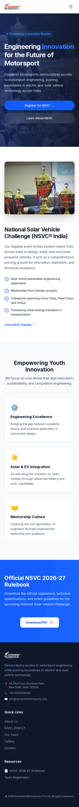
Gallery (9, 741)
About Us (11, 721)
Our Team (11, 735)
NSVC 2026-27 (14, 728)
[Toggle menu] (71, 6)
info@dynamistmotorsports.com (28, 698)
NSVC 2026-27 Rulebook (24, 771)
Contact (9, 748)
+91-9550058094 (19, 693)
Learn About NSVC (40, 118)
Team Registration (16, 777)
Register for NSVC (39, 105)
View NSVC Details (17, 325)
